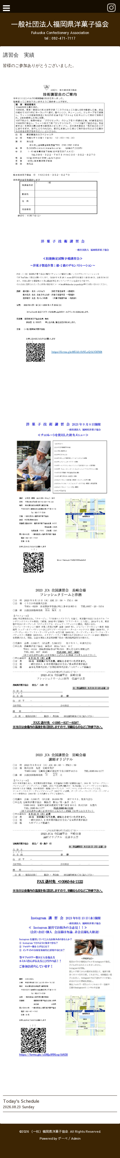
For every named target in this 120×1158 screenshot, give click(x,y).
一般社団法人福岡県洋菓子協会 (60, 24)
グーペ (63, 1138)
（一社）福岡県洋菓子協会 (49, 1131)
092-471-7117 (63, 38)
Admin (76, 1138)
